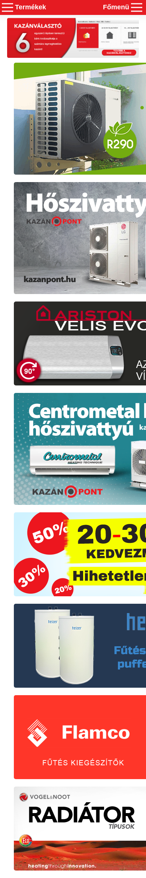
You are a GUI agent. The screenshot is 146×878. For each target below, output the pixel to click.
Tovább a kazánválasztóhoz (119, 52)
